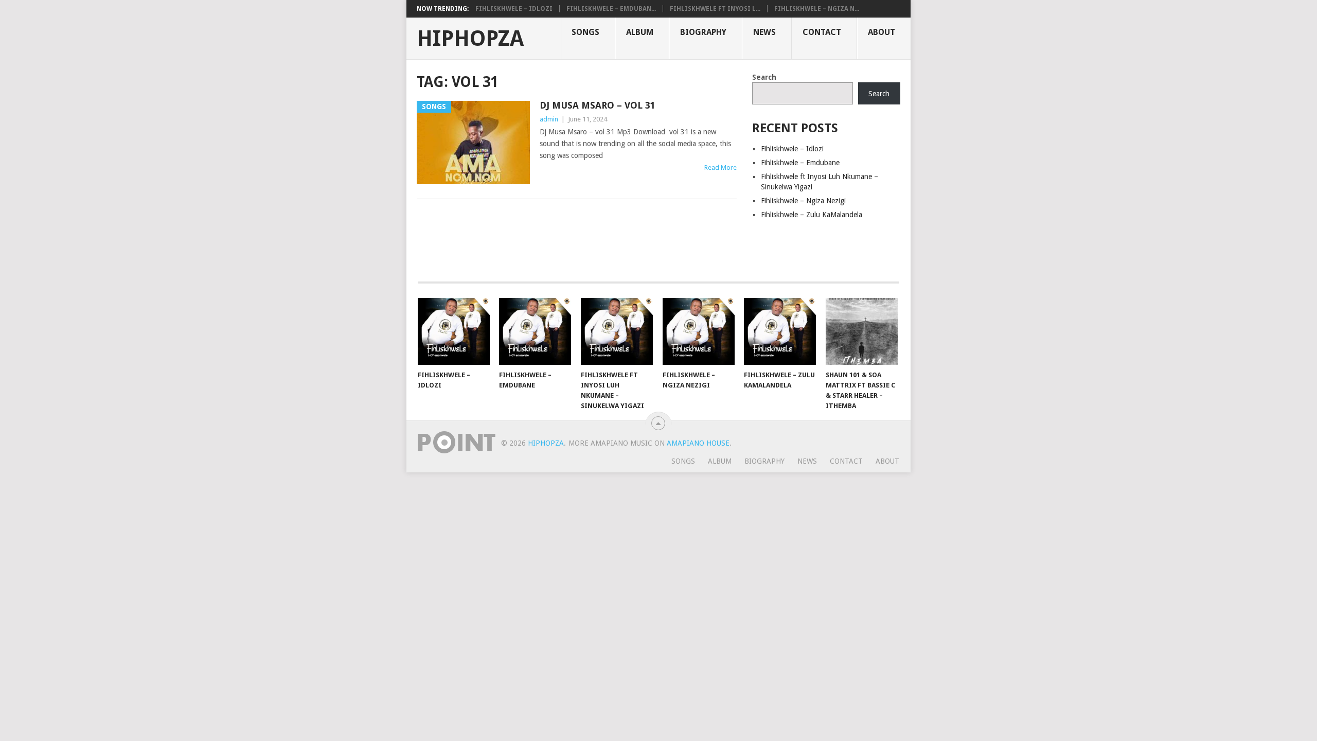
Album (639, 32)
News (764, 32)
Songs (585, 32)
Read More (720, 167)
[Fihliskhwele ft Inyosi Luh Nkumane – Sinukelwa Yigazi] (617, 331)
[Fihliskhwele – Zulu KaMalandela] (780, 331)
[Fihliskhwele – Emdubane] (535, 331)
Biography (703, 32)
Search (764, 77)
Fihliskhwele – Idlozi (514, 8)
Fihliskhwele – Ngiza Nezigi (803, 201)
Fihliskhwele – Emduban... (611, 8)
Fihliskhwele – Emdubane (800, 162)
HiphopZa (470, 38)
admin (549, 119)
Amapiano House (698, 443)
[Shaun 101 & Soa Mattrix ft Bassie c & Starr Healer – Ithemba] (862, 331)
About (881, 32)
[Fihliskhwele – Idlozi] (454, 331)
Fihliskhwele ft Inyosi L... (715, 8)
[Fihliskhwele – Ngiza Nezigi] (699, 331)
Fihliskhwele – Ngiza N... (816, 8)
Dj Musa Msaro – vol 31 (597, 105)
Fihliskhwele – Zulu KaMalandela (811, 214)
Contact (822, 32)
